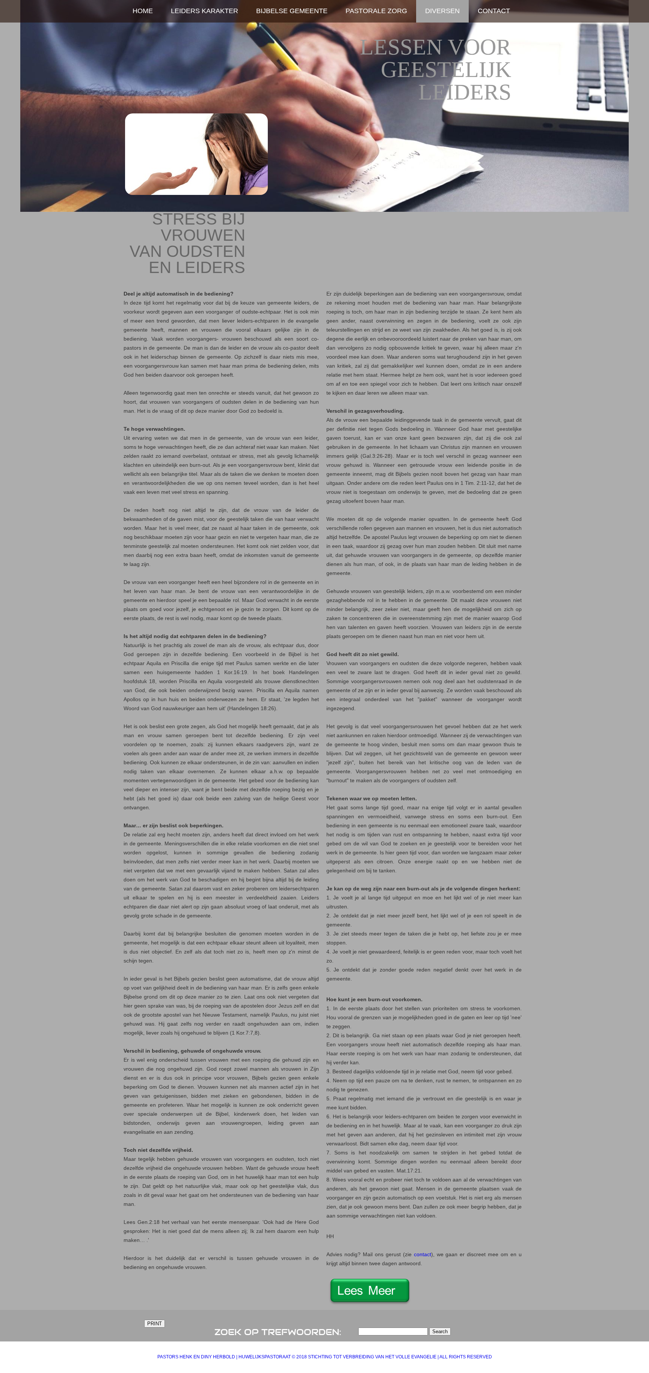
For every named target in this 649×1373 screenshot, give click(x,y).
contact (422, 1254)
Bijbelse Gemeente (292, 11)
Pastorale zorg (376, 11)
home (143, 11)
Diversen (442, 11)
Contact (494, 11)
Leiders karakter (204, 11)
